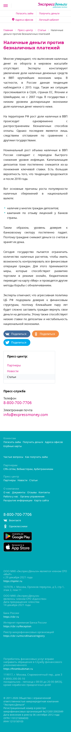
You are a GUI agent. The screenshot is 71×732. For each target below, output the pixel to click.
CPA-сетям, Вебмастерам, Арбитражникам (28, 469)
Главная (8, 30)
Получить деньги (49, 13)
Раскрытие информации (17, 500)
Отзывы (32, 492)
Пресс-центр (25, 30)
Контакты (44, 492)
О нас (6, 492)
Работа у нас (10, 496)
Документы (18, 492)
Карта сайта (41, 500)
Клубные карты (12, 446)
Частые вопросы (13, 457)
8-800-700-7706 (17, 402)
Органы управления (32, 496)
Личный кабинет (49, 19)
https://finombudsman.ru (18, 669)
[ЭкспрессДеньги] (52, 5)
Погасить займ (24, 13)
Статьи (42, 30)
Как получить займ (36, 457)
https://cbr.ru (11, 616)
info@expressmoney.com (25, 414)
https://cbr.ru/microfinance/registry (24, 636)
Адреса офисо (24, 19)
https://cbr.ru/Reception (17, 626)
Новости (12, 371)
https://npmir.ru (12, 581)
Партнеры (14, 365)
